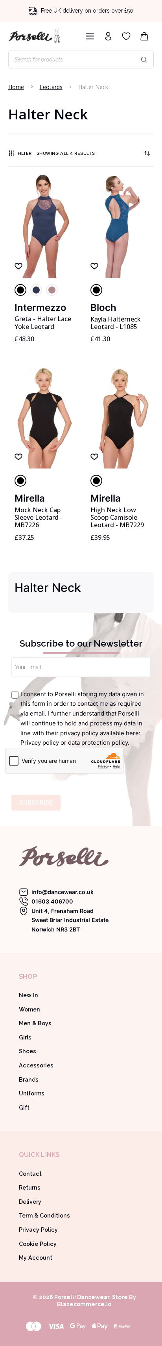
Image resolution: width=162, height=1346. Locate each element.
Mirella (30, 498)
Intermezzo (40, 307)
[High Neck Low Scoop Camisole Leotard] (119, 416)
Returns (29, 1187)
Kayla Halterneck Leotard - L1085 (115, 323)
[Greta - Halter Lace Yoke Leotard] (43, 225)
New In (28, 995)
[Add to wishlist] (18, 265)
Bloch (103, 307)
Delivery (30, 1202)
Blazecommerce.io (84, 1304)
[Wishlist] (126, 36)
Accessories (36, 1065)
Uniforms (31, 1093)
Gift (24, 1107)
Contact (30, 1174)
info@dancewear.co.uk (62, 892)
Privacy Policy (38, 1230)
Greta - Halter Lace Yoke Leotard (43, 322)
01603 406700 (52, 901)
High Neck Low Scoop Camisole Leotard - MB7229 (117, 517)
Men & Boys (35, 1023)
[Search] (144, 59)
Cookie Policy (38, 1244)
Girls (25, 1037)
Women (29, 1009)
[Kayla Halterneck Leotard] (119, 225)
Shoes (27, 1051)
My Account (35, 1258)
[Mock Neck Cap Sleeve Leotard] (43, 416)
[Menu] (88, 36)
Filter (24, 153)
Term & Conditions (44, 1215)
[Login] (108, 36)
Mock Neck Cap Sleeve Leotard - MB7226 (39, 517)
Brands (29, 1079)
